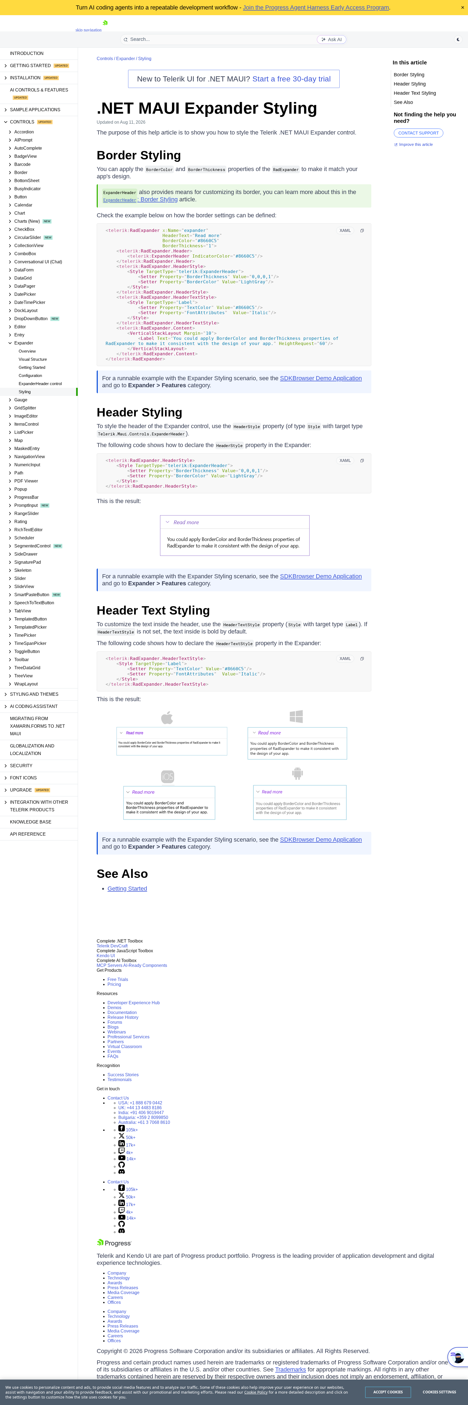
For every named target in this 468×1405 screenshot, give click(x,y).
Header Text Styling (153, 610)
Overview (27, 351)
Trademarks (290, 1369)
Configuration (30, 375)
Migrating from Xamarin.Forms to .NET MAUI (37, 726)
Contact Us (118, 1098)
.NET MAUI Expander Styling (207, 108)
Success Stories (123, 1074)
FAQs (113, 1056)
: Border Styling (140, 199)
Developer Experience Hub (134, 1002)
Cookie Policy (256, 1392)
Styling (25, 391)
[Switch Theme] (458, 39)
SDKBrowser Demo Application (321, 378)
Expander (125, 58)
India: (141, 1112)
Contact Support (418, 133)
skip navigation (89, 30)
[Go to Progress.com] (114, 1245)
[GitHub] (121, 1166)
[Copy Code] (362, 230)
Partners (116, 1041)
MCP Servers (109, 965)
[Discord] (121, 1172)
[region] (234, 1392)
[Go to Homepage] (105, 30)
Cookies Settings (439, 1392)
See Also (122, 874)
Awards (115, 1283)
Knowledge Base (30, 822)
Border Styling (139, 155)
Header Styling (139, 412)
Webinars (117, 1032)
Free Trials (118, 979)
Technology (119, 1278)
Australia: (144, 1122)
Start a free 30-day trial (291, 79)
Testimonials (120, 1079)
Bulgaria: (143, 1117)
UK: (140, 1107)
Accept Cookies (388, 1392)
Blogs (113, 1027)
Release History (123, 1017)
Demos (114, 1007)
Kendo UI (106, 955)
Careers (115, 1297)
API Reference (28, 834)
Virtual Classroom (125, 1046)
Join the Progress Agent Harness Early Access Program (316, 7)
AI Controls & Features (39, 90)
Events (114, 1051)
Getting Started (32, 367)
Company (117, 1273)
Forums (115, 1022)
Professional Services (129, 1037)
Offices (114, 1302)
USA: (140, 1103)
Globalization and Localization (32, 750)
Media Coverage (123, 1292)
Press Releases (123, 1287)
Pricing (114, 984)
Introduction (27, 53)
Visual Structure (33, 359)
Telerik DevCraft (112, 946)
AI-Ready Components (145, 965)
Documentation (122, 1012)
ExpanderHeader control (40, 383)
